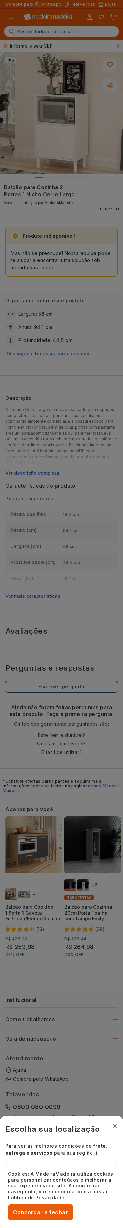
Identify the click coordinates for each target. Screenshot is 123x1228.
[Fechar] (115, 1126)
